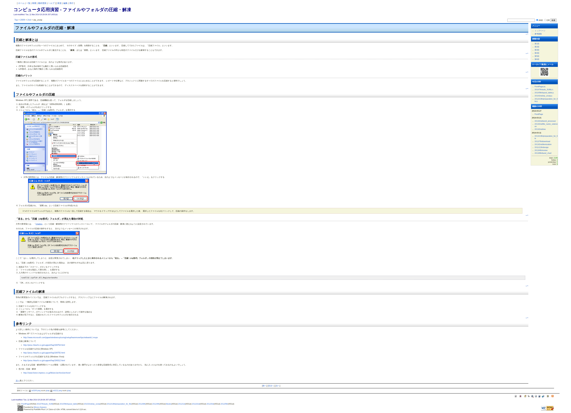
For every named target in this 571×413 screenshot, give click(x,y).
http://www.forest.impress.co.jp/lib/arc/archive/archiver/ (47, 373)
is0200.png (36, 391)
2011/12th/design (542, 147)
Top (16, 20)
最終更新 (42, 3)
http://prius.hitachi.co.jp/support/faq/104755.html (44, 353)
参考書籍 (538, 34)
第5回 (537, 56)
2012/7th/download (542, 141)
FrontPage (540, 87)
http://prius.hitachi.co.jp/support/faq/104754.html (44, 345)
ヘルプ (51, 3)
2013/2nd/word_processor (545, 121)
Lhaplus (39, 224)
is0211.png (57, 391)
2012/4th (155, 404)
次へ (18, 380)
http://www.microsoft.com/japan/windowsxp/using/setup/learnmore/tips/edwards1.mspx (60, 337)
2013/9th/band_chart (543, 153)
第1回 (537, 44)
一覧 (28, 3)
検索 (34, 3)
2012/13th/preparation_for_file (119, 404)
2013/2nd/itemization (543, 144)
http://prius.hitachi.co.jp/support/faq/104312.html (44, 360)
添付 (71, 3)
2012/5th (224, 404)
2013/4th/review (541, 150)
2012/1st (181, 404)
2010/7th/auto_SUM (544, 90)
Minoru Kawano (40, 407)
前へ (264, 386)
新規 (59, 3)
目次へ (271, 386)
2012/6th (141, 404)
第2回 (537, 47)
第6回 (537, 59)
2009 (22, 20)
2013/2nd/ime (540, 129)
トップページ (540, 31)
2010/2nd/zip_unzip (543, 96)
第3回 (537, 50)
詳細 (47, 390)
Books (168, 404)
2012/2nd (196, 404)
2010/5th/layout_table (544, 93)
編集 (65, 3)
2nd (29, 20)
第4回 (537, 53)
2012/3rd (210, 404)
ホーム (21, 3)
